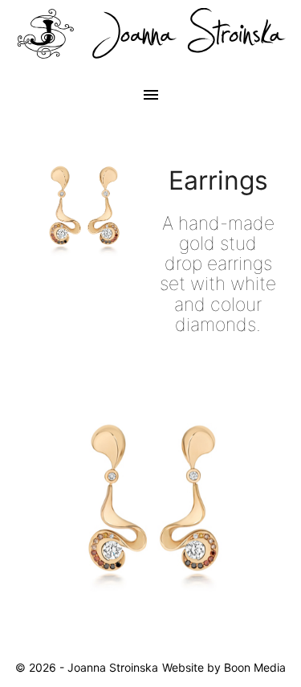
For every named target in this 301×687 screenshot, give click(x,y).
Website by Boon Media (224, 667)
